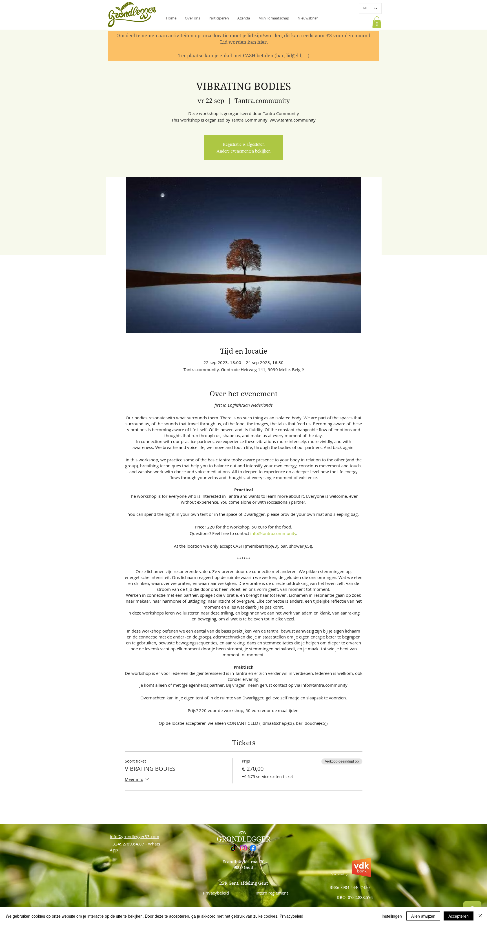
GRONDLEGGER (243, 839)
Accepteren (458, 916)
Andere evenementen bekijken (243, 151)
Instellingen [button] (392, 916)
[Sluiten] (480, 915)
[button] (307, 18)
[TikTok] (233, 848)
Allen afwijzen (423, 916)
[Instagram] (243, 848)
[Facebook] (253, 848)
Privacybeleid (291, 916)
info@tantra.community (273, 533)
